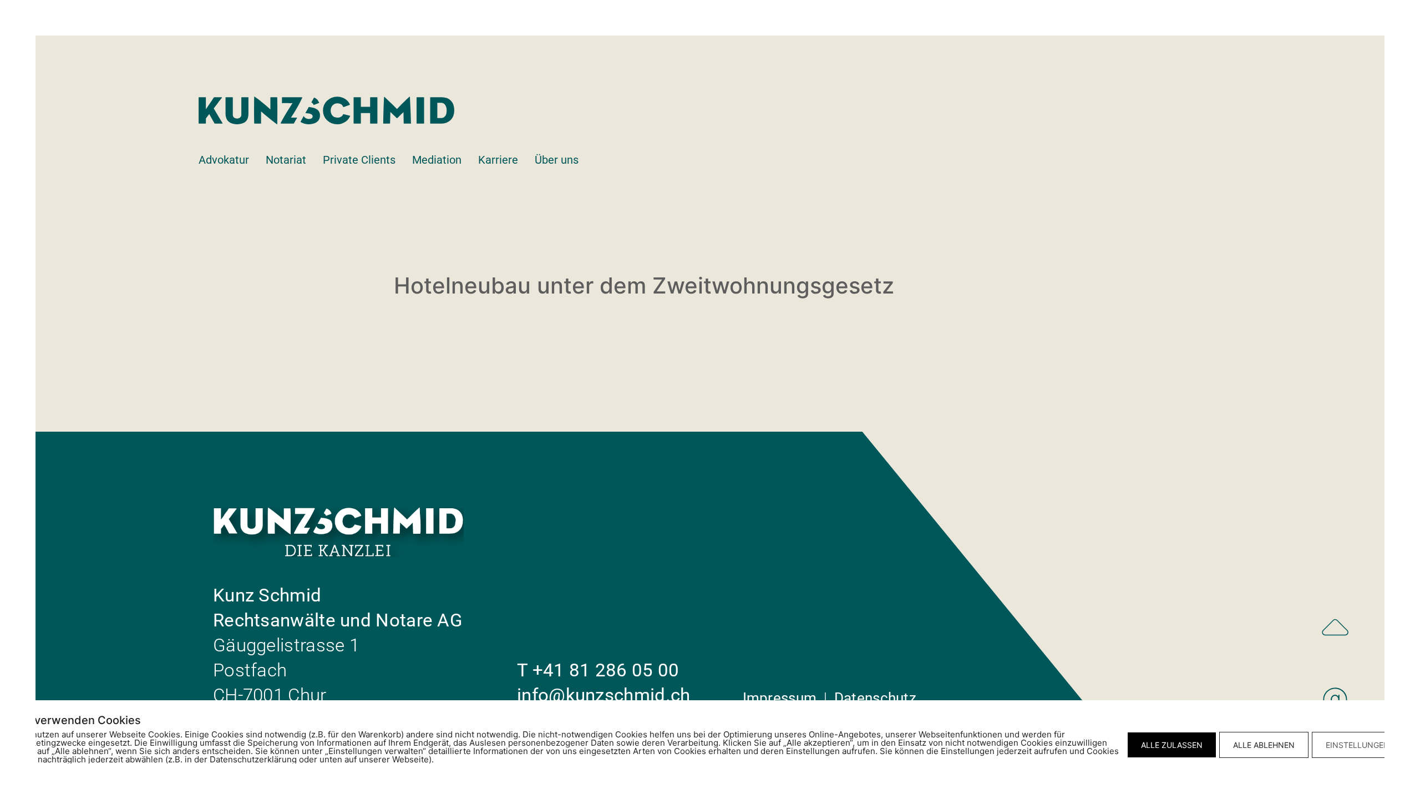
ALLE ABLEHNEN (1264, 745)
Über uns (557, 159)
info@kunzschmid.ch (603, 695)
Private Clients (359, 159)
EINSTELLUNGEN (1357, 745)
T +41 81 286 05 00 (598, 670)
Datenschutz (875, 698)
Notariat (286, 159)
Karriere (498, 159)
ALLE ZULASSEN (1172, 745)
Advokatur (224, 159)
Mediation (437, 159)
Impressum (781, 698)
